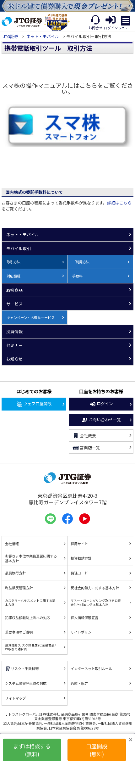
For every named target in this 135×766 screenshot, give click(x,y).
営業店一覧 (90, 447)
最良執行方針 (15, 572)
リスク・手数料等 (25, 668)
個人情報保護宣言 (84, 617)
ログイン (105, 403)
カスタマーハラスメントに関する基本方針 (30, 602)
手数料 (77, 275)
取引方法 (13, 261)
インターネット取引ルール (91, 668)
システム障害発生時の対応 (25, 683)
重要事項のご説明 (19, 632)
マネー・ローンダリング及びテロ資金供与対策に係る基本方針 (96, 602)
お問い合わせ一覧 (105, 419)
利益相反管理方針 (19, 587)
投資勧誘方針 (81, 558)
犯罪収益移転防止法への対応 (27, 617)
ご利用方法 (80, 261)
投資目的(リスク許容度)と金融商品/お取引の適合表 (30, 647)
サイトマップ (15, 698)
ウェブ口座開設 (37, 403)
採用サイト (79, 543)
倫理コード (79, 572)
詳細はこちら (119, 203)
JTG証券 (11, 36)
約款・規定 (79, 683)
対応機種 (13, 275)
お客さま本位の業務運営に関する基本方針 (31, 558)
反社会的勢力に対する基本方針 (95, 587)
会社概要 (88, 436)
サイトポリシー (83, 632)
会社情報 (12, 543)
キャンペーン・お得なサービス (31, 317)
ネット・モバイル (42, 36)
